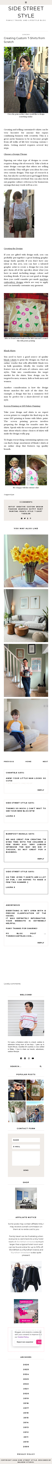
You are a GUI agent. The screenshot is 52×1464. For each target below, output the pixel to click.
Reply (41, 790)
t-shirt (38, 511)
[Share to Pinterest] (30, 518)
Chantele (11, 773)
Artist (11, 507)
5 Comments (26, 502)
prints (22, 511)
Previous (9, 761)
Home (28, 761)
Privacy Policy (26, 1454)
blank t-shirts (10, 360)
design (39, 507)
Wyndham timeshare (20, 1252)
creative (21, 507)
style (30, 511)
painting (13, 511)
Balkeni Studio (26, 1462)
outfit (32, 509)
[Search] (40, 1066)
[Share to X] (25, 518)
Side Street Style (16, 803)
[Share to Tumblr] (27, 518)
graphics (23, 509)
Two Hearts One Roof (19, 783)
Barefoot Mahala (17, 834)
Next (45, 761)
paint (40, 509)
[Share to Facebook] (21, 518)
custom (31, 507)
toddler (26, 513)
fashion (12, 509)
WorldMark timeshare (26, 1242)
